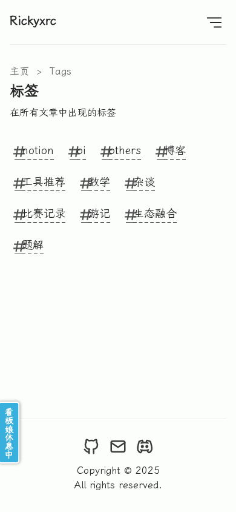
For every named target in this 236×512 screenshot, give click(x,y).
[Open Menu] (214, 22)
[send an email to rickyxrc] (118, 446)
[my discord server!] (145, 446)
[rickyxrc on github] (91, 446)
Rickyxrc (33, 20)
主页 (19, 71)
